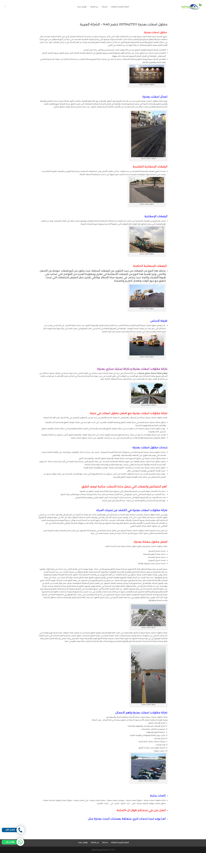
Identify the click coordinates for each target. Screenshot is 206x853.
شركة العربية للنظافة (99, 850)
